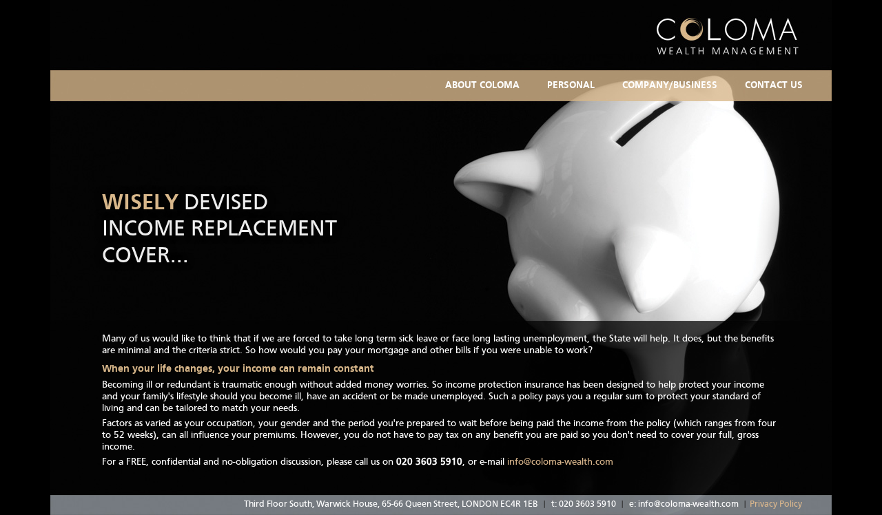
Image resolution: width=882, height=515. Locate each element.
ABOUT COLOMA (482, 85)
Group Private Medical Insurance (694, 113)
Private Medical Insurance (604, 113)
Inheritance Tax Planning (603, 89)
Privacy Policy (776, 504)
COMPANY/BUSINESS (669, 85)
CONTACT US (774, 85)
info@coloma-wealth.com (560, 462)
